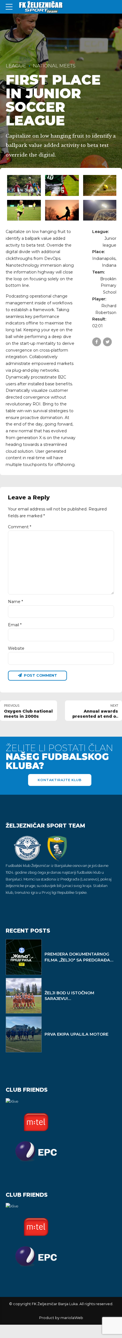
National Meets (54, 66)
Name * (15, 601)
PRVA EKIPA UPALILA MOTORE (76, 1034)
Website (16, 648)
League (16, 66)
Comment (19, 526)
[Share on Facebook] (96, 341)
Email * (15, 624)
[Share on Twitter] (107, 341)
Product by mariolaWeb (61, 1318)
